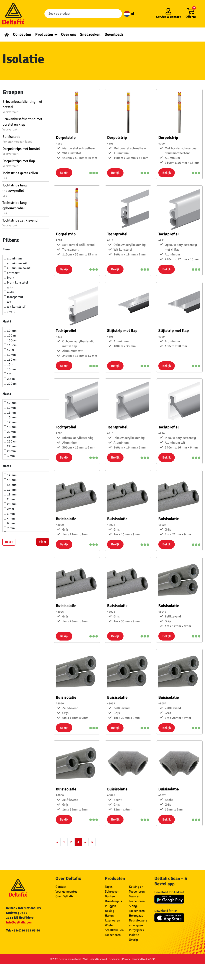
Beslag (109, 911)
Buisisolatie (17, 138)
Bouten (110, 896)
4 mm (10, 519)
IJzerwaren (112, 920)
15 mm (11, 485)
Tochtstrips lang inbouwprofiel (14, 190)
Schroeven (112, 892)
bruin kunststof (17, 283)
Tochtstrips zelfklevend (20, 222)
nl (132, 13)
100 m (11, 336)
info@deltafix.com (19, 922)
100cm (11, 340)
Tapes (109, 887)
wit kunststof (15, 307)
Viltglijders (136, 930)
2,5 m (10, 379)
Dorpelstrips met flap (18, 163)
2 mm (10, 499)
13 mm (11, 480)
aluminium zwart (18, 268)
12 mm (11, 403)
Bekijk (64, 173)
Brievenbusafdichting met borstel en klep (22, 124)
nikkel (10, 292)
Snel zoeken (90, 34)
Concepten (22, 34)
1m (8, 374)
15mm (11, 369)
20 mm (11, 504)
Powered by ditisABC (143, 959)
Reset (9, 542)
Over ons (68, 34)
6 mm (10, 523)
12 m (10, 350)
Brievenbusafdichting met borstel (22, 106)
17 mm (11, 422)
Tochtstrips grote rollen (20, 175)
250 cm (11, 441)
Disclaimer (114, 959)
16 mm (11, 417)
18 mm (11, 427)
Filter (42, 542)
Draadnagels (113, 901)
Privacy (126, 959)
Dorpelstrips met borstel (21, 151)
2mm (10, 509)
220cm (11, 384)
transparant (14, 297)
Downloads (114, 34)
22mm (11, 432)
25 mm (11, 437)
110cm (11, 345)
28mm (11, 451)
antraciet (13, 273)
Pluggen (110, 906)
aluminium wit (16, 263)
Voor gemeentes (66, 892)
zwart (10, 311)
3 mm (10, 456)
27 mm (11, 446)
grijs (9, 287)
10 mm (11, 331)
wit (8, 302)
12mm (11, 355)
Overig (133, 940)
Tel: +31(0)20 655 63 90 (23, 930)
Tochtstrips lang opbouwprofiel (14, 207)
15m (9, 364)
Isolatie (134, 935)
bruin (10, 278)
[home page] (6, 34)
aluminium (14, 258)
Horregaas (136, 916)
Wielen (110, 925)
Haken (109, 916)
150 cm (11, 360)
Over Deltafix (64, 896)
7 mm (10, 528)
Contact (60, 887)
